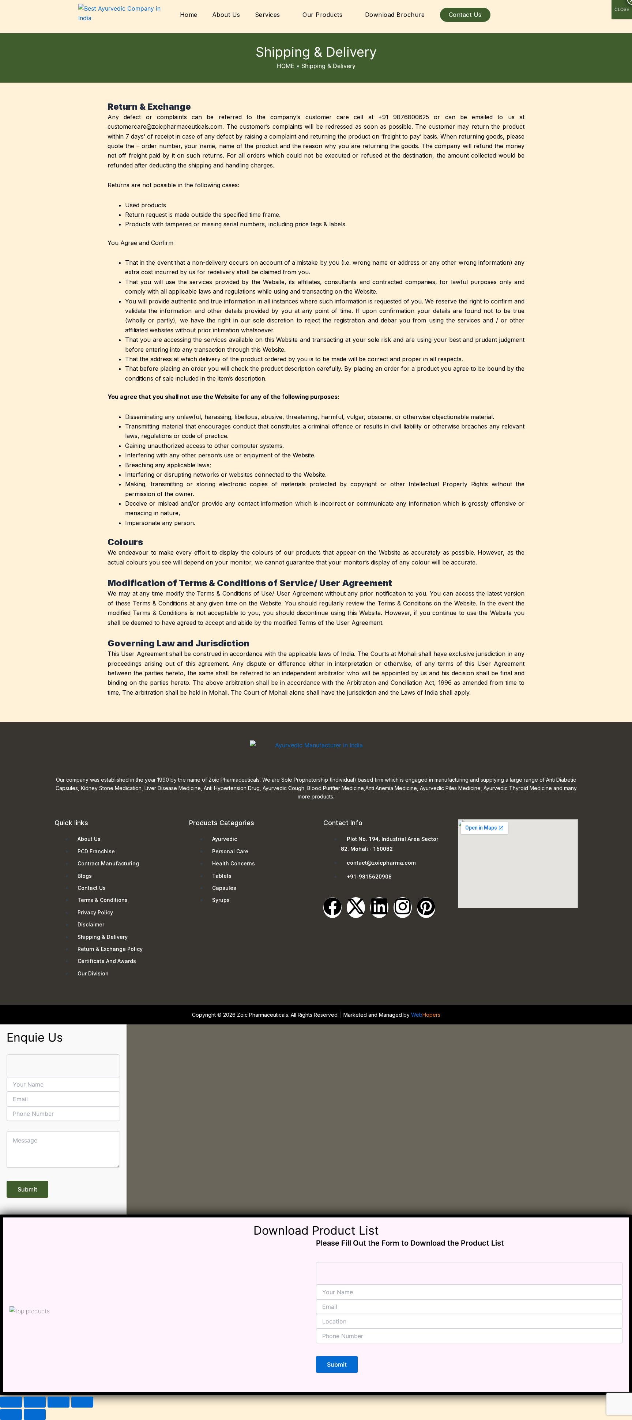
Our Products (322, 14)
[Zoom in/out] (11, 1402)
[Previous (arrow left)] (11, 1414)
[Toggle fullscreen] (35, 1402)
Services (267, 14)
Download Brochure (395, 14)
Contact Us (465, 14)
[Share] (58, 1402)
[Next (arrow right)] (35, 1414)
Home (189, 14)
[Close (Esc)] (82, 1402)
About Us (226, 14)
